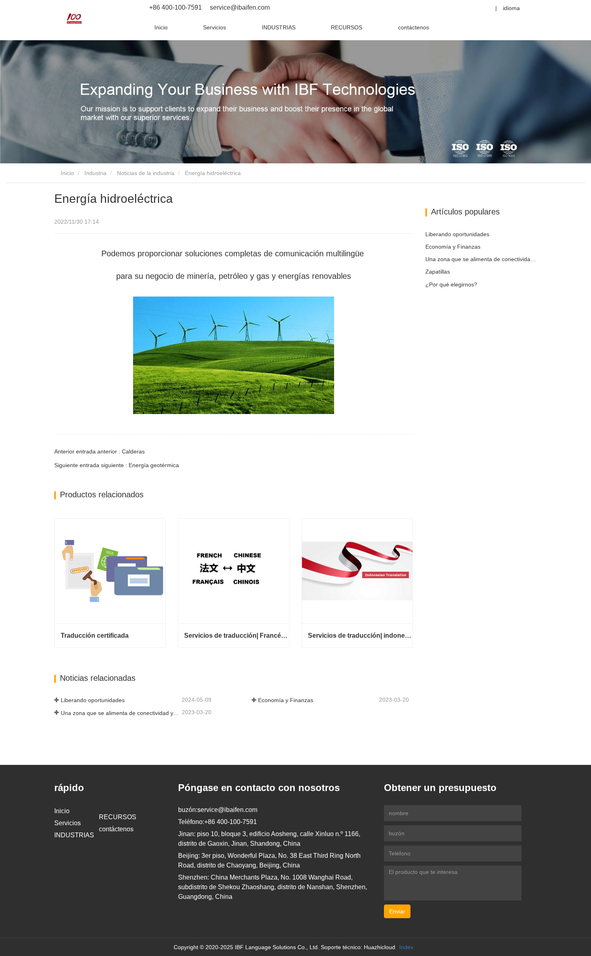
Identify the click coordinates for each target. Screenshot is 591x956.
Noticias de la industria (145, 173)
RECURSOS (346, 27)
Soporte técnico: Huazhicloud (358, 947)
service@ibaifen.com (239, 7)
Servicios (214, 27)
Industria (95, 173)
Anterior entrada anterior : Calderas (99, 451)
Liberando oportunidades (93, 700)
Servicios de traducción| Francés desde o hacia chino (236, 635)
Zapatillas (437, 271)
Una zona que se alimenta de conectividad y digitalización (120, 713)
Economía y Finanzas (285, 700)
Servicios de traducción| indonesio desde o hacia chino (360, 635)
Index (406, 947)
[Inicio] (74, 18)
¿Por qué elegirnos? (451, 284)
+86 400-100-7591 (175, 7)
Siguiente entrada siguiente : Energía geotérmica (116, 465)
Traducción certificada (95, 635)
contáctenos (413, 27)
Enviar (397, 911)
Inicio (161, 27)
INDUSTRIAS (279, 27)
